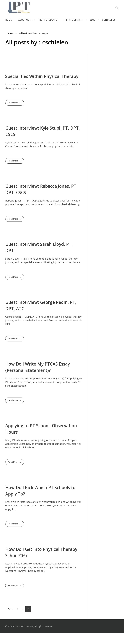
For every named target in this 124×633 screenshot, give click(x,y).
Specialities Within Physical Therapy (41, 76)
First (10, 609)
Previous (17, 609)
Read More (13, 102)
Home (10, 33)
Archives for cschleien (27, 33)
